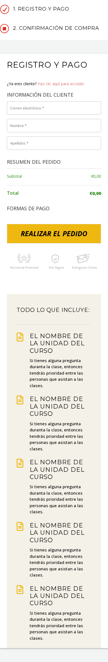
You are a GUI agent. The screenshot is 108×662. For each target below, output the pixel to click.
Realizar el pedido (54, 233)
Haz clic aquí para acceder (61, 83)
